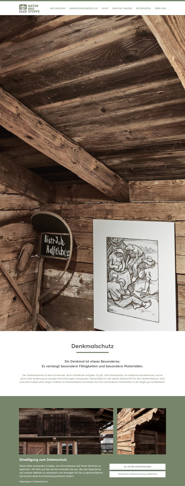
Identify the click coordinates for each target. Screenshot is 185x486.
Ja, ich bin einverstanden (137, 467)
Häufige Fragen (122, 8)
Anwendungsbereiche (83, 8)
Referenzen (143, 8)
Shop (105, 8)
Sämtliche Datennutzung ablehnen (137, 474)
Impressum (25, 482)
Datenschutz (40, 482)
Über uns (160, 8)
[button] (4, 184)
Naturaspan (57, 8)
